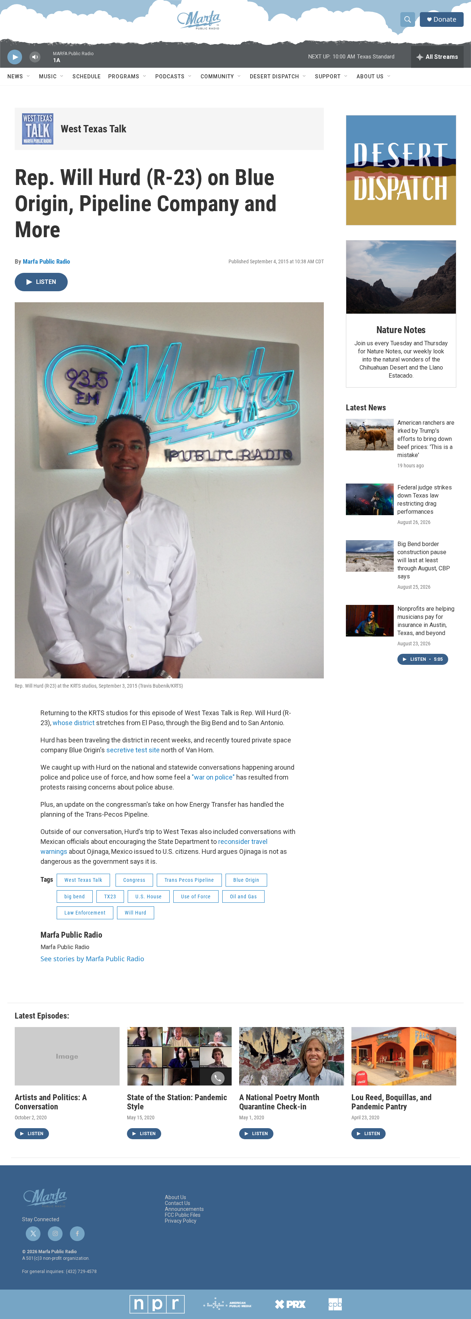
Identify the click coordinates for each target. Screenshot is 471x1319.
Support (328, 76)
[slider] (47, 60)
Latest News (366, 407)
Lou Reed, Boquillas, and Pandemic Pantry (391, 1102)
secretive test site (133, 750)
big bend (74, 896)
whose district (74, 723)
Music (48, 76)
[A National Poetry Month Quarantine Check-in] (291, 1056)
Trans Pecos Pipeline (189, 880)
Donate (444, 19)
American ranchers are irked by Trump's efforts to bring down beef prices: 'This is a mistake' (425, 439)
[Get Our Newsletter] (401, 170)
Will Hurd (135, 913)
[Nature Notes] (401, 277)
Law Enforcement (85, 913)
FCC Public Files (183, 1215)
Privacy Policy (180, 1221)
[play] (15, 57)
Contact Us (177, 1203)
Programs (123, 76)
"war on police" (213, 777)
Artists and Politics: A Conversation (51, 1102)
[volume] (35, 57)
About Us (370, 76)
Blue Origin (246, 880)
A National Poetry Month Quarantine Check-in (279, 1102)
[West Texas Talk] (37, 129)
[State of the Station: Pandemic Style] (179, 1056)
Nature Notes (401, 329)
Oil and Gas (243, 896)
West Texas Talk (93, 129)
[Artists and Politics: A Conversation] (67, 1056)
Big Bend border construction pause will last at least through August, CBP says (423, 560)
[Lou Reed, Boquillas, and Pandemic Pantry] (403, 1056)
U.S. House (148, 896)
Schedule (86, 76)
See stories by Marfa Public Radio (92, 958)
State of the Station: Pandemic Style (177, 1102)
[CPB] (335, 1304)
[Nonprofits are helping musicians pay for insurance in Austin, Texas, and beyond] (370, 621)
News (15, 76)
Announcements (184, 1209)
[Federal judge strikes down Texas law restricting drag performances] (370, 499)
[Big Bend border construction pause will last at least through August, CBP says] (370, 556)
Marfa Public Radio (46, 261)
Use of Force (196, 896)
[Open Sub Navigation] (29, 76)
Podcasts (170, 76)
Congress (134, 880)
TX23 (110, 896)
